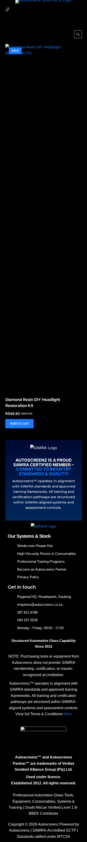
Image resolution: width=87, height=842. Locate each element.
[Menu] (7, 9)
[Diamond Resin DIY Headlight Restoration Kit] (43, 217)
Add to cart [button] (19, 423)
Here (68, 714)
